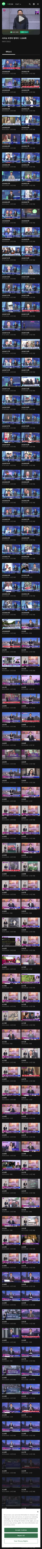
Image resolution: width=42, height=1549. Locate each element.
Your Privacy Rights (21, 1541)
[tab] (8, 52)
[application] (21, 18)
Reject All (21, 1535)
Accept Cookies (21, 1530)
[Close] (38, 1512)
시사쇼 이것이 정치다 (10, 38)
